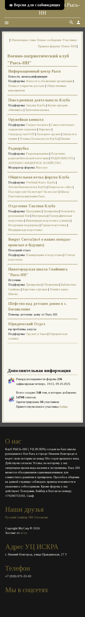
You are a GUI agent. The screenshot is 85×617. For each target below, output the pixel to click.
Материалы (39, 215)
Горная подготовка (53, 225)
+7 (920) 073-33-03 (18, 576)
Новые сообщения (49, 40)
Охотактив (41, 517)
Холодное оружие (49, 134)
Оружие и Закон (36, 334)
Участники (69, 40)
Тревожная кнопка (37, 110)
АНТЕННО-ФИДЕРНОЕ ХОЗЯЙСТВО (34, 163)
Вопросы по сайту (60, 187)
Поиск (65, 46)
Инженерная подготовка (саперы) (48, 220)
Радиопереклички (37, 153)
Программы (33, 211)
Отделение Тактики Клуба (31, 206)
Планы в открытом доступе (26, 85)
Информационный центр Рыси (34, 71)
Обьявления (51, 284)
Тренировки (50, 211)
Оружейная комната (26, 120)
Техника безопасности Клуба (39, 138)
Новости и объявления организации (49, 81)
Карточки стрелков (35, 289)
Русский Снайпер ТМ (19, 517)
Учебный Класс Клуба (40, 182)
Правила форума (49, 46)
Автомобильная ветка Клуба (27, 187)
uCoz (24, 533)
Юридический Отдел (26, 324)
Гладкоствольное (37, 124)
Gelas (63, 406)
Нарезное (45, 129)
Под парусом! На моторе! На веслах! (33, 191)
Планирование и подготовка (44, 255)
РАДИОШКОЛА (62, 158)
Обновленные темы (23, 40)
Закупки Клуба (35, 105)
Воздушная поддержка (23, 225)
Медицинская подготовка (25, 230)
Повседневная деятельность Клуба (39, 100)
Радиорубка (18, 148)
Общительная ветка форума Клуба (38, 177)
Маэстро (42, 167)
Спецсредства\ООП (21, 134)
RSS (73, 46)
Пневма (65, 138)
